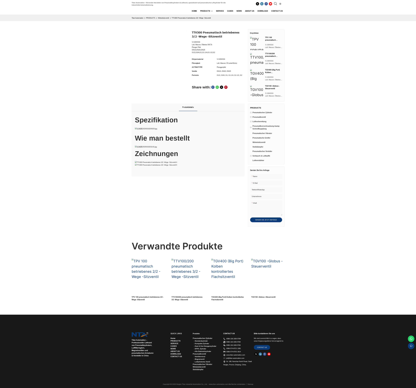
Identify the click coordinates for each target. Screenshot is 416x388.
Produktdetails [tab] (188, 107)
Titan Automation (137, 18)
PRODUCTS (150, 18)
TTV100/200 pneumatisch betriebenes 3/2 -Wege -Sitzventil (272, 55)
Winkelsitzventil (163, 18)
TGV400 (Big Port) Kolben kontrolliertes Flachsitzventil (272, 71)
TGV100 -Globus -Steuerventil (272, 87)
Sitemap (250, 384)
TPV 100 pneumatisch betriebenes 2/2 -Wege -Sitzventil (272, 39)
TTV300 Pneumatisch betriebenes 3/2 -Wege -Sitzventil (191, 18)
